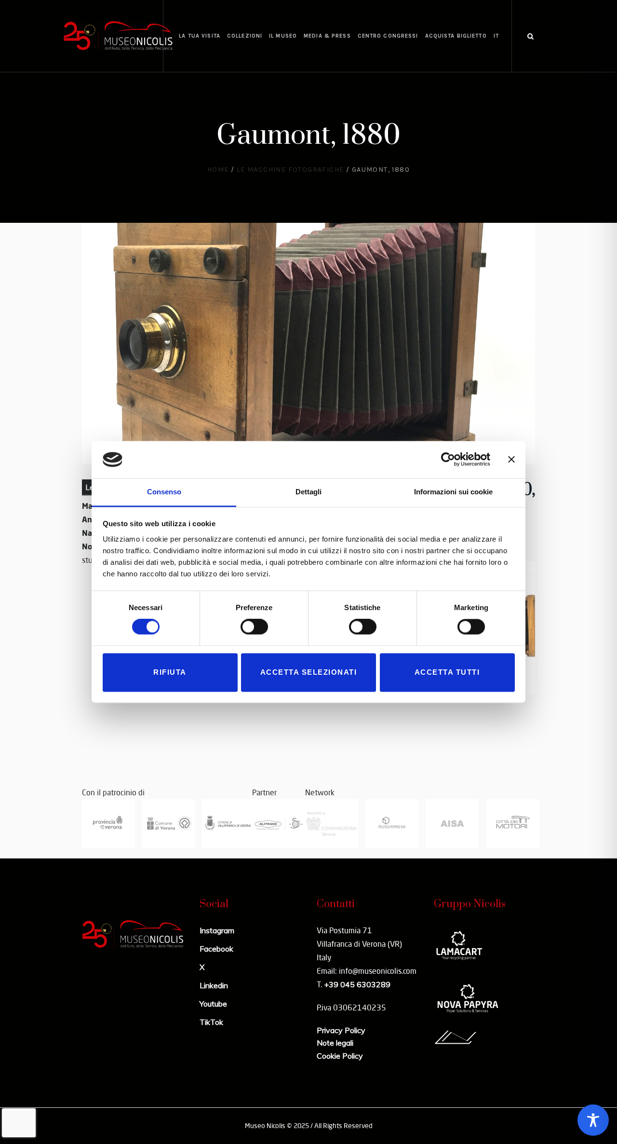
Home (218, 169)
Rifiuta (170, 672)
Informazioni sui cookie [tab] (453, 492)
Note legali (335, 1043)
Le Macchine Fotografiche (290, 169)
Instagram (217, 930)
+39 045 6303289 (357, 984)
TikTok (211, 1022)
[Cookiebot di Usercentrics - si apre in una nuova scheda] (448, 459)
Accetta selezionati (308, 672)
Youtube (213, 1003)
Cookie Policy (340, 1056)
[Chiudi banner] (511, 459)
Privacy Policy (341, 1030)
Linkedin (214, 985)
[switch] (254, 627)
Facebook (216, 948)
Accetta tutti (447, 672)
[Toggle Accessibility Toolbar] (593, 1120)
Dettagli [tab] (308, 492)
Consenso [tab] (164, 492)
